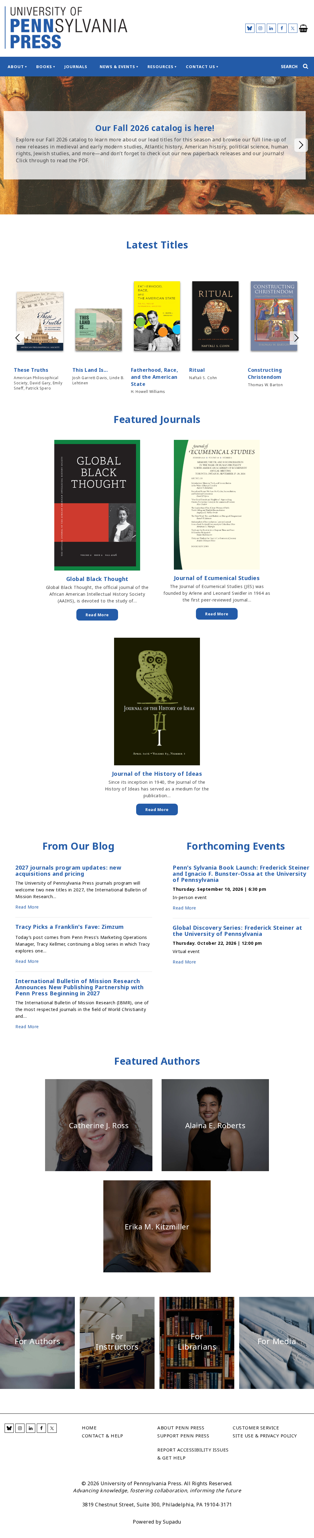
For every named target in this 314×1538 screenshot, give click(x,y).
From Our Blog (78, 845)
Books (44, 66)
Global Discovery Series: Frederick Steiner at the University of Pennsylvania (237, 931)
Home (89, 1428)
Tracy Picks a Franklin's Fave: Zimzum (69, 927)
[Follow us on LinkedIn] (271, 28)
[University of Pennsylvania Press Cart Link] (303, 28)
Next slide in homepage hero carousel (301, 145)
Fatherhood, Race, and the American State (154, 377)
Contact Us (200, 66)
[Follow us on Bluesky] (250, 28)
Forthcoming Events (235, 845)
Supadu (172, 1521)
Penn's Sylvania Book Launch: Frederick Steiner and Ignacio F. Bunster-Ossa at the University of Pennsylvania (241, 873)
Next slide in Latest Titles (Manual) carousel (296, 338)
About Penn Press (180, 1428)
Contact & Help (102, 1435)
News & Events (117, 66)
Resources (160, 66)
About (16, 66)
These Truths (31, 370)
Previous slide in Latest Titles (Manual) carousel (17, 338)
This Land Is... (90, 370)
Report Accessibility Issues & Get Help (193, 1454)
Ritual (197, 370)
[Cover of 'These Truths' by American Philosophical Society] (40, 322)
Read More (97, 614)
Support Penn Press (183, 1435)
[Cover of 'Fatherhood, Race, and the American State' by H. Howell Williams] (157, 317)
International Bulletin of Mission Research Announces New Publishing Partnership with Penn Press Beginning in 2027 (79, 987)
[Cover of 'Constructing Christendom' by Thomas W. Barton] (274, 317)
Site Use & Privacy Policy (265, 1435)
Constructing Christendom (265, 373)
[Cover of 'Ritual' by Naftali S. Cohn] (215, 317)
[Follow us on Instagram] (260, 28)
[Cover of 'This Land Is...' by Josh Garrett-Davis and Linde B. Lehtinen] (98, 331)
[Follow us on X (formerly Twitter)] (292, 28)
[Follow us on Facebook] (282, 28)
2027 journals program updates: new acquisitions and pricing (68, 870)
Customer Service (256, 1428)
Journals (75, 66)
